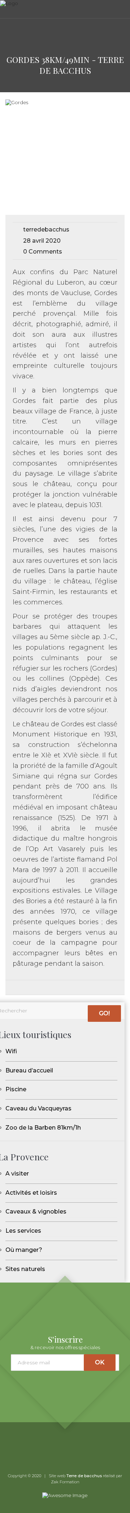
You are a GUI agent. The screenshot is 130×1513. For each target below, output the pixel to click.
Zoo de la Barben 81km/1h (43, 1127)
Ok (99, 1362)
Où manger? (23, 1249)
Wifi (11, 1051)
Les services (23, 1230)
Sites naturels (25, 1269)
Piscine (15, 1089)
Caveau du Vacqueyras (38, 1108)
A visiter (17, 1173)
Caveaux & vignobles (35, 1211)
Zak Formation (65, 1481)
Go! (104, 1013)
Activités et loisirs (31, 1192)
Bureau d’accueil (29, 1070)
